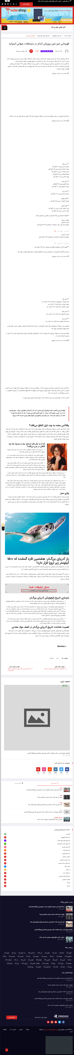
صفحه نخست (67, 36)
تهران (7, 953)
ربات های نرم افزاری (65, 860)
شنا (4, 956)
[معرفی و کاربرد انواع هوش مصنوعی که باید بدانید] (69, 939)
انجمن (21, 1029)
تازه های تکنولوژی (56, 36)
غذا (69, 960)
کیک (63, 967)
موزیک (60, 963)
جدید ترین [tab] (53, 783)
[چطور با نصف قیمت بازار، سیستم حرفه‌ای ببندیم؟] (69, 916)
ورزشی (24, 963)
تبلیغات (5, 1029)
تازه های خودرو (66, 847)
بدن (57, 658)
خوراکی (59, 956)
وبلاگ (61, 788)
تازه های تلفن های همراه (43, 36)
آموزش (65, 686)
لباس (23, 960)
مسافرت (8, 960)
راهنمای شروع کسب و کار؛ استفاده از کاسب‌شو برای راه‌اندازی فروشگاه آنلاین (48, 753)
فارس (62, 960)
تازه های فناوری (66, 853)
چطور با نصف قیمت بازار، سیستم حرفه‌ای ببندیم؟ (49, 797)
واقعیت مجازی (35, 963)
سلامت (20, 956)
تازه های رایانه (66, 850)
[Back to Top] (6, 1050)
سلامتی (52, 658)
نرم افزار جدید (66, 873)
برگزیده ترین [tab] (18, 783)
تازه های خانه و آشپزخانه (63, 844)
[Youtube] (55, 1022)
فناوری (47, 960)
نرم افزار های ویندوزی (64, 876)
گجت (55, 967)
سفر (28, 956)
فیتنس (30, 960)
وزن (17, 963)
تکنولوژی (68, 956)
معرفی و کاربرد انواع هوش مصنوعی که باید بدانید (50, 1)
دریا (52, 956)
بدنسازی (31, 953)
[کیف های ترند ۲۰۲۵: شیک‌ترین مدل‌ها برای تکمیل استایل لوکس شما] (69, 924)
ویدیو (68, 886)
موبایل (68, 963)
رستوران (36, 956)
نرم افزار (68, 870)
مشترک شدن (26, 4)
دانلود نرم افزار (66, 857)
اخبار (61, 953)
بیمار (14, 953)
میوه (53, 963)
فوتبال (39, 960)
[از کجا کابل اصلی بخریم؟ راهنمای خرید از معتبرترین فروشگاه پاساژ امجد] (69, 909)
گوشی (38, 967)
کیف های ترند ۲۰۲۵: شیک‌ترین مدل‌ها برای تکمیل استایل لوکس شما (45, 805)
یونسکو (30, 967)
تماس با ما (13, 1029)
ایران (55, 953)
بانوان (47, 953)
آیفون (69, 953)
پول (69, 967)
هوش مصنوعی (66, 879)
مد (16, 960)
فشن (55, 960)
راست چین (47, 1029)
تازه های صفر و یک (58, 27)
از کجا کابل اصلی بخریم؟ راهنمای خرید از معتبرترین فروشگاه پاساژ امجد (44, 790)
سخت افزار (67, 866)
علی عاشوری (54, 1029)
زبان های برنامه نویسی (64, 863)
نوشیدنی (45, 963)
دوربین (44, 956)
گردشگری (47, 967)
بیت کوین (22, 953)
